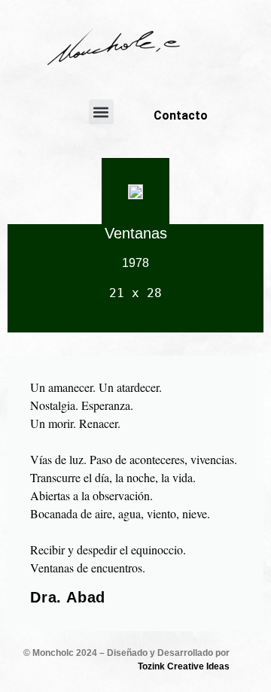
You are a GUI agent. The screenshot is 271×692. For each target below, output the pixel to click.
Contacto (181, 115)
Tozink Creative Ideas (184, 666)
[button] (101, 111)
